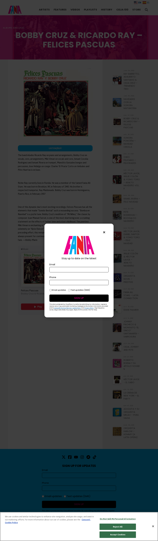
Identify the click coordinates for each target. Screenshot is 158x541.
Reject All (117, 527)
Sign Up (79, 298)
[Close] (153, 526)
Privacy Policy (89, 308)
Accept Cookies (117, 534)
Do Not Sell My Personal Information (118, 519)
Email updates (58, 290)
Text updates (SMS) (80, 290)
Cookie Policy (76, 308)
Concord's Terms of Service (63, 308)
